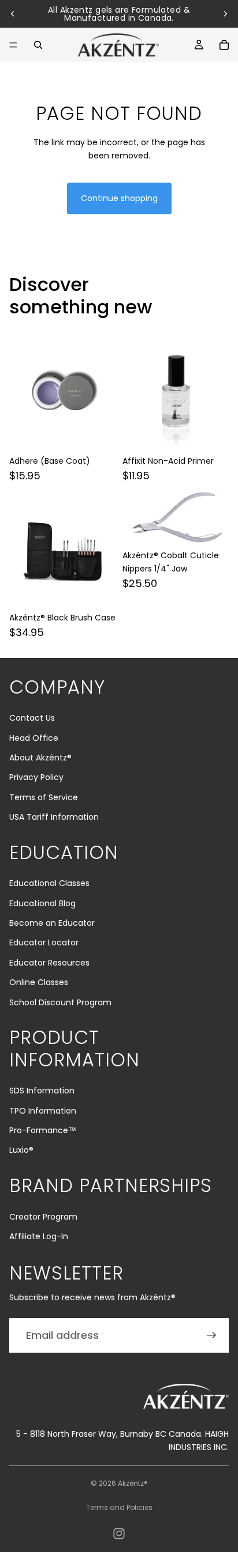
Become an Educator (52, 923)
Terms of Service (43, 797)
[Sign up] (211, 1335)
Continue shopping (119, 198)
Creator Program (43, 1216)
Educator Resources (49, 962)
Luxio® (21, 1150)
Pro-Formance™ (42, 1130)
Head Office (33, 738)
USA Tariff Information (54, 817)
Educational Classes (49, 883)
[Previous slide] (12, 14)
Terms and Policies (119, 1507)
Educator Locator (44, 942)
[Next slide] (225, 14)
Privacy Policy (36, 777)
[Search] (38, 45)
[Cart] (224, 45)
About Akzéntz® (40, 757)
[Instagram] (119, 1533)
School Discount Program (60, 1002)
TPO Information (42, 1110)
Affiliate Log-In (38, 1236)
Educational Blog (42, 903)
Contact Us (32, 718)
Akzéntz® (133, 1483)
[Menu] (13, 45)
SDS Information (42, 1090)
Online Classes (38, 982)
